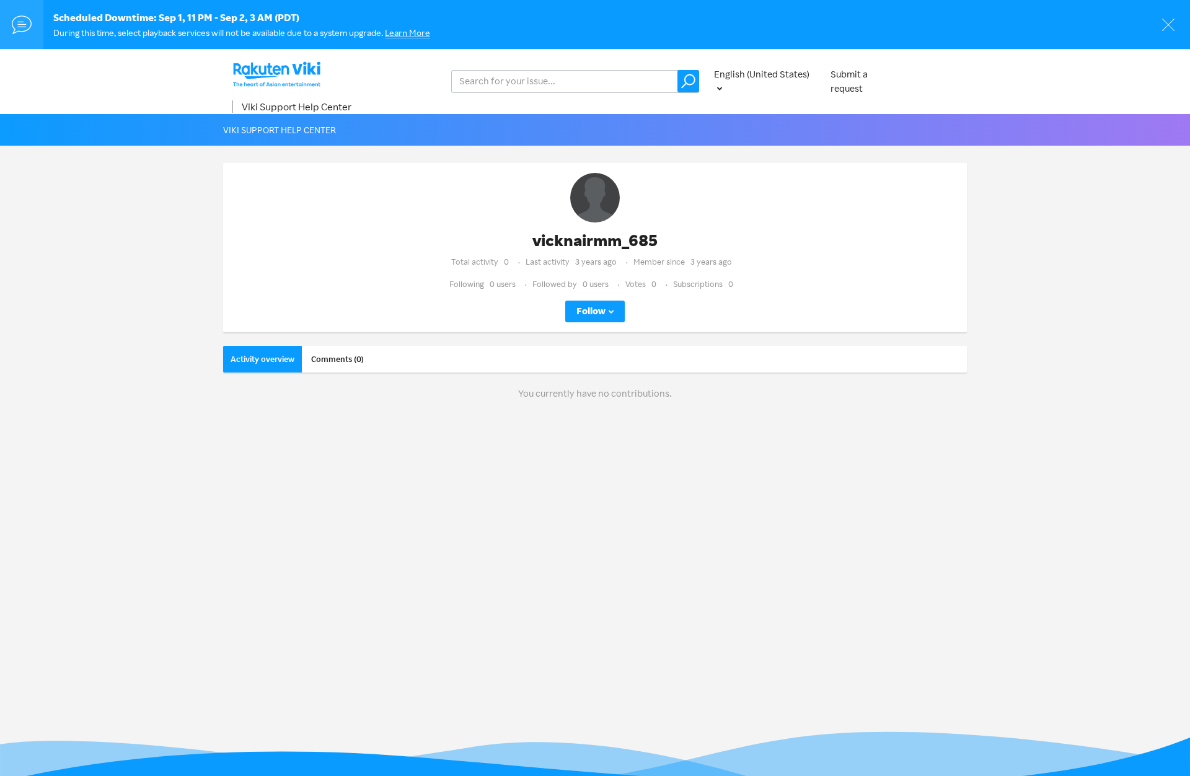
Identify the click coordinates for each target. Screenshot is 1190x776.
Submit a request (849, 81)
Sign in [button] (941, 81)
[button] (688, 81)
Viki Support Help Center (296, 106)
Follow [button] (591, 311)
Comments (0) (337, 359)
